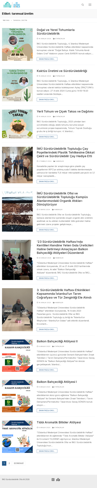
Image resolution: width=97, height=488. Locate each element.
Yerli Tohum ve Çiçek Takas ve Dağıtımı (65, 111)
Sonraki (19, 463)
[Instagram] (53, 480)
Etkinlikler (60, 39)
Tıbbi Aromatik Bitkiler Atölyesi (59, 422)
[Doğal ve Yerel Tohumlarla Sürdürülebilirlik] (17, 44)
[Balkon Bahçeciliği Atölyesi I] (17, 396)
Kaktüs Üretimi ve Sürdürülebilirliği (62, 71)
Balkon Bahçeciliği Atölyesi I (57, 382)
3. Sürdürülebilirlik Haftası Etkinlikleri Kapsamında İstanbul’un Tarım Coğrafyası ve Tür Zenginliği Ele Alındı (64, 293)
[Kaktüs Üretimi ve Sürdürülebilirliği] (17, 85)
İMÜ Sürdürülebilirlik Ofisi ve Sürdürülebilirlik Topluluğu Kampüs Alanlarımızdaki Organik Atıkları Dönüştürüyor (62, 198)
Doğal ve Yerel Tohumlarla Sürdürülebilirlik (56, 31)
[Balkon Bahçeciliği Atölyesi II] (17, 355)
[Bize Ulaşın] (58, 480)
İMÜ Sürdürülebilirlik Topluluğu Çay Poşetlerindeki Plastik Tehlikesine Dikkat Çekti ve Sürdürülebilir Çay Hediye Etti (66, 152)
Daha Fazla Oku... (47, 59)
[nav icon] (90, 4)
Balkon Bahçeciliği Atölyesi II (57, 341)
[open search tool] (83, 5)
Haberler (59, 161)
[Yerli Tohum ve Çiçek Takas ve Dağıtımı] (17, 124)
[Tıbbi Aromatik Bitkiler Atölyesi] (17, 436)
